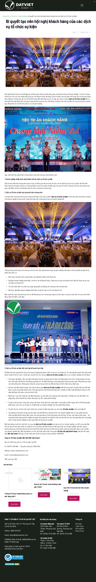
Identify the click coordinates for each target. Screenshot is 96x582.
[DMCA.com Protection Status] (12, 565)
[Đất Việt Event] (19, 5)
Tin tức (13, 16)
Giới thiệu (78, 524)
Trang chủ (6, 16)
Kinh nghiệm (79, 528)
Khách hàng (79, 531)
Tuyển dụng (79, 526)
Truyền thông (22, 16)
